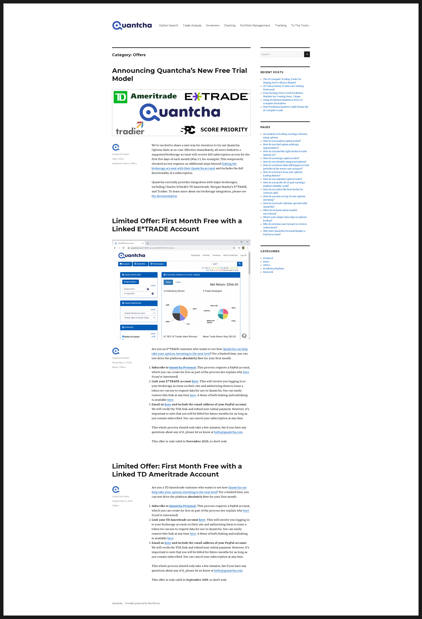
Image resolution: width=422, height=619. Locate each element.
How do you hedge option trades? (281, 158)
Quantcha (117, 603)
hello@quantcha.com (228, 432)
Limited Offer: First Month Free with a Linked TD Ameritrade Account (177, 470)
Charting (230, 25)
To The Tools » (300, 25)
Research (268, 272)
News (126, 163)
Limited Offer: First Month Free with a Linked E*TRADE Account (177, 225)
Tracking (280, 25)
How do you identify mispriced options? (284, 161)
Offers (133, 163)
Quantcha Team (120, 154)
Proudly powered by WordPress (142, 603)
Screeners (212, 25)
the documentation (164, 196)
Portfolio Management (255, 25)
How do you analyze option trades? (282, 141)
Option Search (168, 25)
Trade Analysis (192, 25)
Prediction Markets (273, 268)
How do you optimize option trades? (282, 179)
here (246, 372)
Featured (117, 163)
